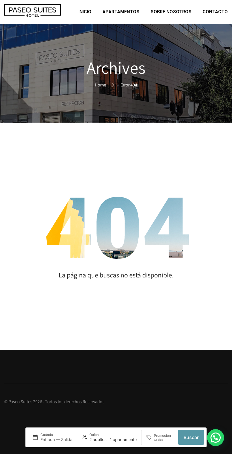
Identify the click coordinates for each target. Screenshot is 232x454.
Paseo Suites (20, 402)
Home (100, 85)
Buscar (191, 437)
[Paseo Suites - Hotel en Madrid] (32, 11)
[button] (215, 437)
